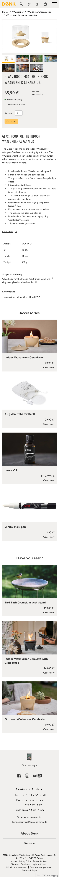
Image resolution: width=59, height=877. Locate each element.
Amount (9, 113)
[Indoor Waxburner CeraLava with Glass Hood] (29, 638)
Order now (48, 367)
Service (29, 843)
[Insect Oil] (29, 449)
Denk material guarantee (40, 867)
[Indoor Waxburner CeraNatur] (29, 336)
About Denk (29, 833)
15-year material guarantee (21, 223)
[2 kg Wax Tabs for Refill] (29, 393)
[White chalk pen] (29, 506)
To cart (13, 121)
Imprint (14, 861)
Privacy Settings (39, 861)
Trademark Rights (29, 870)
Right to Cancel (39, 864)
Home (5, 11)
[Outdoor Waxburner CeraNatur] (29, 698)
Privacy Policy (25, 861)
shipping (39, 93)
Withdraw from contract (17, 867)
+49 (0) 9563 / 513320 (29, 794)
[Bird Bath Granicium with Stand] (29, 581)
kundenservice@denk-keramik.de (29, 822)
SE (37, 4)
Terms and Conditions (20, 864)
